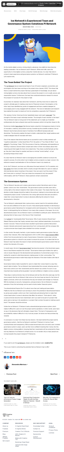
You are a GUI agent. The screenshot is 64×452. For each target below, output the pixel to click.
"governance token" (25, 248)
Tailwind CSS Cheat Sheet (21, 445)
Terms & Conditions (52, 426)
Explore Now (10, 4)
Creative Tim (10, 419)
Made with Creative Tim (21, 438)
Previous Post (11, 374)
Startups (23, 11)
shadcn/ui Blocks (29, 3)
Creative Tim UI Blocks (22, 431)
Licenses (51, 433)
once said (49, 115)
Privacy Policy (53, 430)
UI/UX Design (32, 11)
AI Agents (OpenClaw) (22, 426)
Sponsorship (37, 434)
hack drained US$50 (52, 235)
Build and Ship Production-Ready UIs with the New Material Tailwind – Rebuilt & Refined (31, 400)
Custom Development (37, 437)
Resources (7, 11)
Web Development (56, 11)
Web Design (44, 11)
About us (5, 426)
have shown (19, 126)
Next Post (54, 374)
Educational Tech (28, 26)
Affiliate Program (5, 437)
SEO (15, 11)
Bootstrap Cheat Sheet (22, 442)
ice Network (10, 86)
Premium (5, 431)
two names (7, 169)
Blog (4, 434)
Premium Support (38, 431)
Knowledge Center (39, 426)
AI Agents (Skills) (20, 429)
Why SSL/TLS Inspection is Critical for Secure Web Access (51, 399)
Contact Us (36, 429)
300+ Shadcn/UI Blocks (20, 434)
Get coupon (6, 441)
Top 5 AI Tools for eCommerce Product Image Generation (12, 399)
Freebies (5, 429)
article (6, 144)
